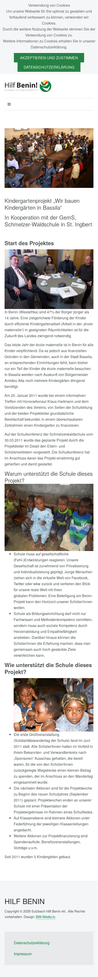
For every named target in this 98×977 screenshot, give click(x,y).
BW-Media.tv (45, 916)
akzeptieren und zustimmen (49, 57)
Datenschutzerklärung (49, 67)
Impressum (23, 953)
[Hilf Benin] (28, 86)
